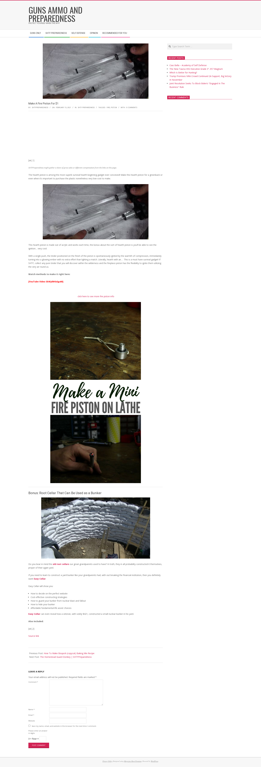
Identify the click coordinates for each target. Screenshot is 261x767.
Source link (33, 635)
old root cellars (61, 564)
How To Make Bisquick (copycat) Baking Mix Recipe (69, 653)
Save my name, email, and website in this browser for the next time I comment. (64, 726)
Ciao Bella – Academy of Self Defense (188, 65)
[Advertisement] (95, 136)
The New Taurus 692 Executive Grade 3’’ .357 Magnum (196, 68)
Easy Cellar (40, 578)
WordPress (154, 761)
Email (31, 715)
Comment (33, 682)
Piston (114, 107)
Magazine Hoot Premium (133, 761)
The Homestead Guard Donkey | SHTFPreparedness (66, 656)
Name (31, 709)
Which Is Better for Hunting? (183, 72)
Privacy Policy (108, 761)
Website (31, 721)
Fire (108, 107)
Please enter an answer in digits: (37, 732)
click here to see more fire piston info (96, 296)
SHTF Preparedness (86, 107)
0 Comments (131, 107)
